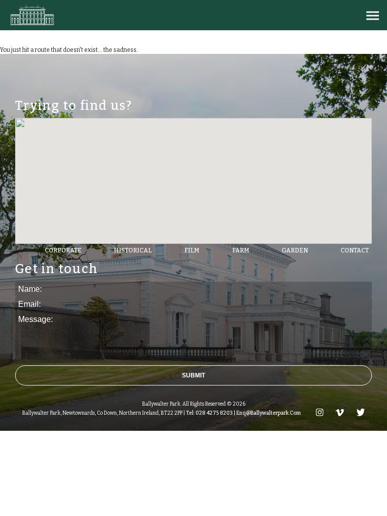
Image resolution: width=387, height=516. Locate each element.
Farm (240, 250)
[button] (372, 15)
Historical (133, 250)
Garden (295, 250)
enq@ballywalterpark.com (268, 413)
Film (192, 250)
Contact (355, 250)
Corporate (63, 250)
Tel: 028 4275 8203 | (210, 413)
